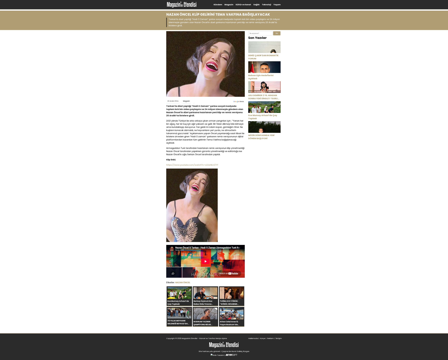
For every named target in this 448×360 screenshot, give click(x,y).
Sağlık (256, 4)
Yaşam (277, 4)
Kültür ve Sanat (243, 4)
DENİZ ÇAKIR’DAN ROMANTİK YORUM (263, 57)
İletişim (279, 338)
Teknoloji (266, 4)
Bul (277, 33)
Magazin (228, 4)
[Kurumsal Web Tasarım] (231, 355)
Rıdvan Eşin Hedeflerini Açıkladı (260, 77)
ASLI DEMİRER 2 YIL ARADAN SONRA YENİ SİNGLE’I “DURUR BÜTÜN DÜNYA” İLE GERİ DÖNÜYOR (263, 97)
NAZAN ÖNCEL (182, 282)
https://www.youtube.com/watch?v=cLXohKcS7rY (192, 164)
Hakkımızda (253, 338)
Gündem (218, 4)
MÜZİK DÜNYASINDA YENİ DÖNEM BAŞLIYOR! (261, 137)
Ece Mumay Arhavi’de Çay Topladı (262, 117)
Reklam (270, 338)
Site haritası (204, 351)
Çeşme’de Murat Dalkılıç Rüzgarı (235, 351)
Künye (262, 338)
